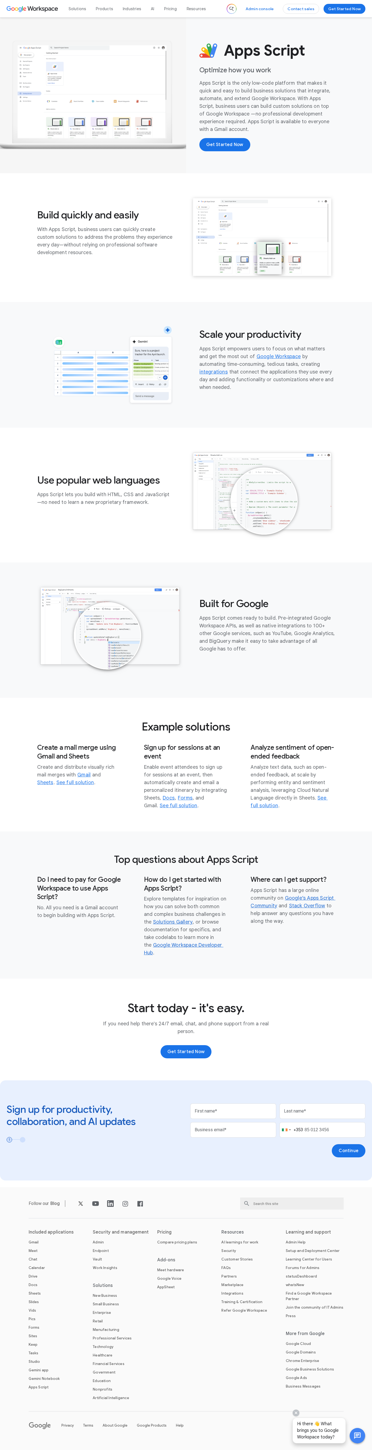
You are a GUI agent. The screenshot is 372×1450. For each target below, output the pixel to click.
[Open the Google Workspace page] (33, 9)
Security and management (121, 1232)
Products (104, 8)
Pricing (170, 8)
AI (152, 8)
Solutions (77, 8)
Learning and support (308, 1232)
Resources (196, 8)
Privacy (67, 1425)
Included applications (51, 1232)
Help (180, 1425)
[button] (357, 1435)
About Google (115, 1425)
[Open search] (232, 9)
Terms (88, 1425)
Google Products (152, 1425)
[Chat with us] (357, 1435)
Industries (132, 8)
